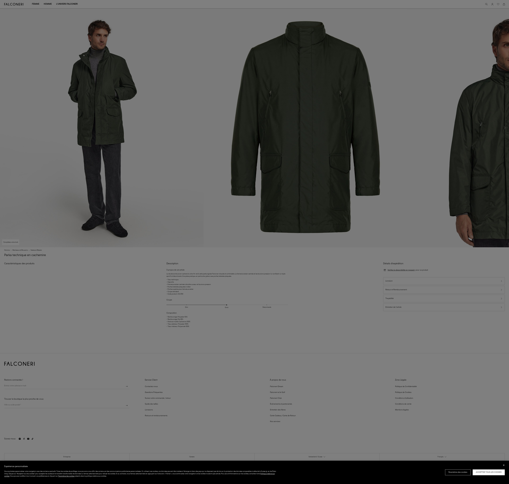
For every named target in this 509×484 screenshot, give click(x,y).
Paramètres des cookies (457, 472)
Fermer (504, 466)
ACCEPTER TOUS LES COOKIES (489, 472)
